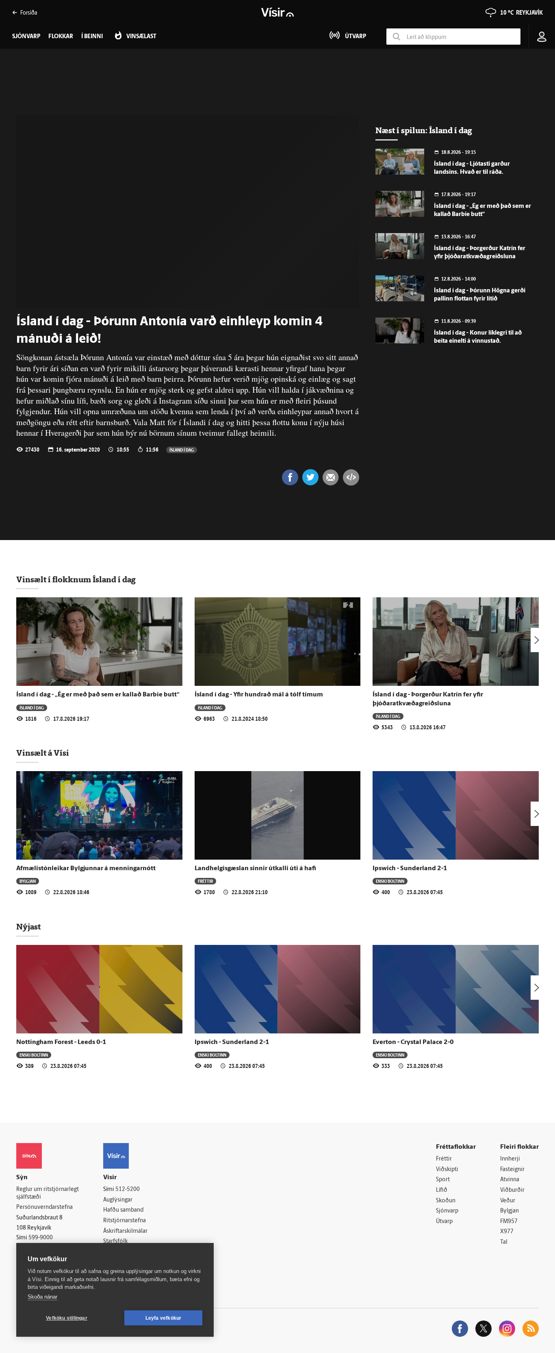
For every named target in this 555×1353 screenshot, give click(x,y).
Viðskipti (447, 1170)
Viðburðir (512, 1190)
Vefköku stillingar (66, 1318)
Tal (503, 1242)
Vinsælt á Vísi (42, 753)
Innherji (510, 1159)
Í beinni (92, 37)
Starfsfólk (115, 1241)
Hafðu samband (123, 1210)
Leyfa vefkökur (163, 1318)
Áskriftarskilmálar (125, 1231)
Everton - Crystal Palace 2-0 (413, 1042)
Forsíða (28, 12)
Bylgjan (28, 881)
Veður (507, 1201)
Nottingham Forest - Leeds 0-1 (61, 1042)
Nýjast (28, 927)
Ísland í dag (181, 449)
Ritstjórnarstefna (124, 1221)
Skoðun (445, 1201)
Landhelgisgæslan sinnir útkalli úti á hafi (255, 868)
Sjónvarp (447, 1211)
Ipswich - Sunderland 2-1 (410, 868)
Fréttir (205, 881)
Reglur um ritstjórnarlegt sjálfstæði (47, 1193)
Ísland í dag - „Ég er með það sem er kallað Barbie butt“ (98, 695)
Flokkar (60, 37)
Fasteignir (512, 1170)
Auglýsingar (117, 1200)
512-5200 (127, 1190)
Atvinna (509, 1180)
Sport (443, 1180)
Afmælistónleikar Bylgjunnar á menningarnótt (86, 868)
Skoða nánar (42, 1297)
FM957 (509, 1222)
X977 (507, 1232)
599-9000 (40, 1238)
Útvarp (444, 1222)
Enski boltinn (390, 881)
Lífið (441, 1190)
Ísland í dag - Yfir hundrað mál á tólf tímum (259, 695)
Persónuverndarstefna (44, 1207)
